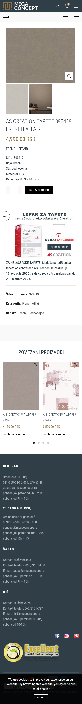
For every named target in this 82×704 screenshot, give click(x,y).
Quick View (35, 365)
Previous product (66, 17)
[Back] (6, 17)
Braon (22, 313)
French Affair (31, 303)
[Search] (57, 6)
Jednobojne (36, 313)
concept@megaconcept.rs (20, 527)
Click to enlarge (69, 76)
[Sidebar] (5, 216)
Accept (41, 697)
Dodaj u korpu (39, 190)
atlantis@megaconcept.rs (20, 488)
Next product (76, 17)
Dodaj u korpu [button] (16, 434)
